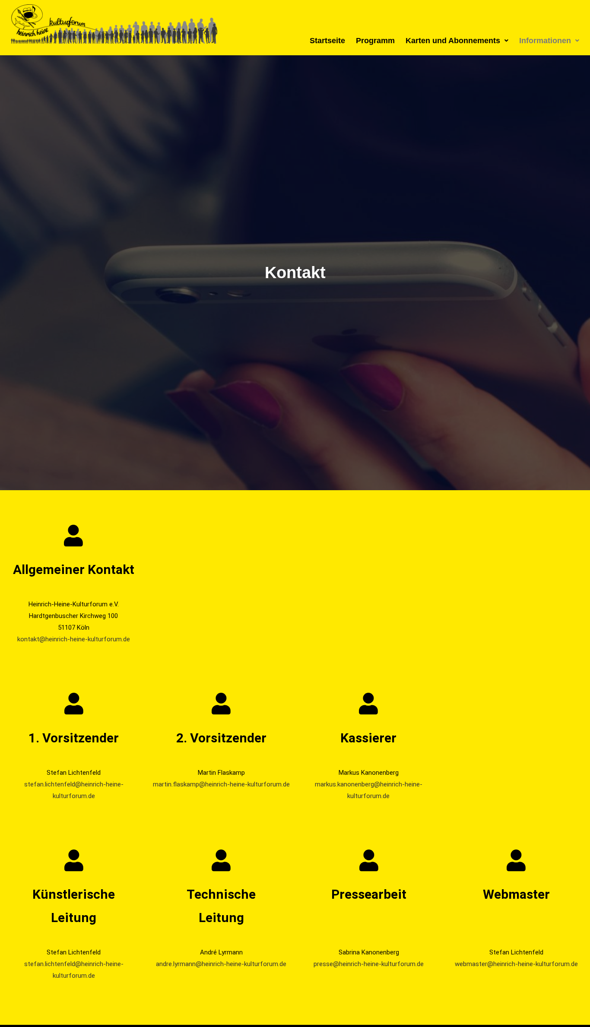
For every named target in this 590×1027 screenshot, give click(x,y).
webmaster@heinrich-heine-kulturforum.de (516, 964)
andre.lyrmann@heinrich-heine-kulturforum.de (221, 964)
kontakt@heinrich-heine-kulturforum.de (73, 639)
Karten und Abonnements (453, 40)
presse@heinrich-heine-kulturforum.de (369, 964)
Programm (375, 40)
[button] (457, 40)
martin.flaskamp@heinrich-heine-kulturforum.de (221, 784)
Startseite (327, 40)
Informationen (545, 40)
